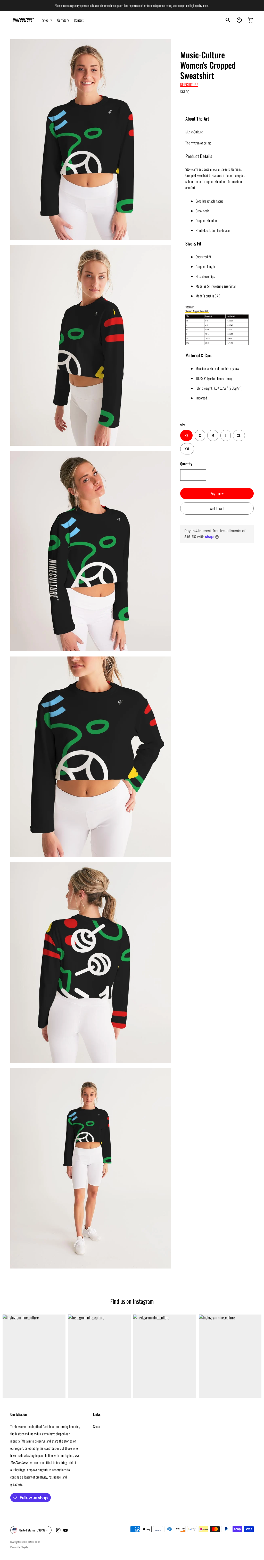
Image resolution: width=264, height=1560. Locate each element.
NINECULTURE (189, 84)
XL (239, 435)
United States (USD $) (32, 1530)
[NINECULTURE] (23, 20)
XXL (187, 448)
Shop (45, 20)
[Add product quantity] (201, 475)
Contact (79, 20)
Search (97, 1426)
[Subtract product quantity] (185, 475)
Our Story (63, 20)
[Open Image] (90, 139)
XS (186, 435)
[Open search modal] (228, 20)
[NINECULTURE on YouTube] (65, 1530)
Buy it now (217, 493)
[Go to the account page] (239, 20)
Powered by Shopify (19, 1547)
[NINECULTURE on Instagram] (58, 1530)
